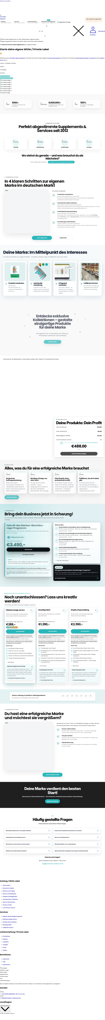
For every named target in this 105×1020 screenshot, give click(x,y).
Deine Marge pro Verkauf (63, 435)
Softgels (5, 945)
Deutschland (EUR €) (5, 1005)
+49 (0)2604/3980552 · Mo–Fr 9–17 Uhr (13, 994)
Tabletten (6, 942)
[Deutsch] (40, 31)
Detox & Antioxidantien (9, 894)
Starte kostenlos (5, 76)
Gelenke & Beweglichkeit (10, 896)
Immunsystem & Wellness (10, 899)
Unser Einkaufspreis (61, 431)
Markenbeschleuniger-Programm (86, 58)
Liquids (5, 950)
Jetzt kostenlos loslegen (79, 453)
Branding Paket (7, 925)
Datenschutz (6, 964)
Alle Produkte (6, 885)
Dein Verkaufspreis (61, 427)
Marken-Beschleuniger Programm (12, 916)
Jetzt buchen (28, 549)
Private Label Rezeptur (54, 58)
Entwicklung (6, 936)
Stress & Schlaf (7, 905)
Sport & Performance (9, 902)
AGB (4, 962)
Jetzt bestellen (20, 631)
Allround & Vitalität (8, 888)
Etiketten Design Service (10, 919)
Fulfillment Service (8, 927)
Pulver (4, 947)
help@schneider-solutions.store (52, 864)
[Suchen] (67, 31)
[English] (42, 31)
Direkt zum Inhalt (5, 1)
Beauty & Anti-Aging (9, 891)
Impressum (6, 959)
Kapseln (5, 939)
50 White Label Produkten (17, 58)
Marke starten (52, 342)
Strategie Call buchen (6, 78)
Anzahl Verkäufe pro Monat (63, 440)
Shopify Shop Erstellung (9, 922)
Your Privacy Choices (9, 908)
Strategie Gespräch (28, 554)
